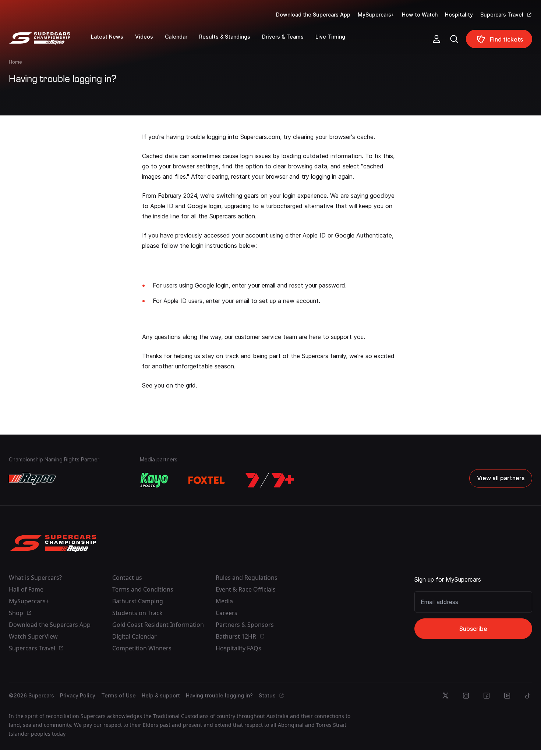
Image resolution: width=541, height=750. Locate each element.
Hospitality (459, 14)
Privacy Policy (77, 695)
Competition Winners (142, 648)
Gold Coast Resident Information (158, 625)
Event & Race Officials (246, 589)
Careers (226, 613)
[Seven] (269, 480)
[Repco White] (32, 479)
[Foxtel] (206, 480)
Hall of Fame (26, 589)
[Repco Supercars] (50, 41)
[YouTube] (507, 695)
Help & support (161, 695)
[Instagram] (466, 695)
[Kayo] (154, 480)
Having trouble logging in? (219, 695)
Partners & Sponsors (245, 625)
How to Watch (420, 14)
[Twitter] (445, 695)
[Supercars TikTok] (527, 695)
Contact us (127, 578)
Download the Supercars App (313, 14)
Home (15, 62)
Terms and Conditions (142, 589)
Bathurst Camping (137, 601)
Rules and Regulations (246, 578)
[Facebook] (486, 695)
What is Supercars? (35, 578)
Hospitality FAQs (238, 648)
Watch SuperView (33, 636)
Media (224, 601)
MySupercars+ (376, 14)
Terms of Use (118, 695)
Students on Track (137, 613)
